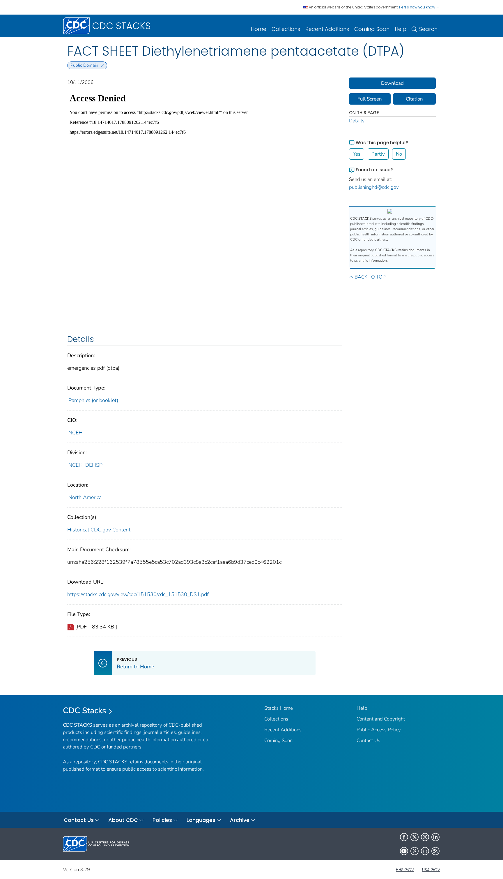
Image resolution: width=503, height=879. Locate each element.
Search (428, 29)
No (399, 154)
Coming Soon (371, 29)
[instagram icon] (425, 837)
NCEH (75, 432)
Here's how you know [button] (417, 7)
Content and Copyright (381, 719)
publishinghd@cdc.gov (374, 187)
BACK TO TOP (370, 277)
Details (356, 120)
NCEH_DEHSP (85, 464)
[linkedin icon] (435, 837)
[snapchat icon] (425, 851)
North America (85, 497)
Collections (286, 29)
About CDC (123, 820)
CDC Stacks (84, 710)
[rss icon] (435, 851)
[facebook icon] (404, 837)
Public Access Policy (379, 729)
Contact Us (368, 740)
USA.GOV (431, 870)
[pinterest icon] (414, 851)
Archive (239, 820)
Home (258, 29)
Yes (356, 154)
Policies (162, 820)
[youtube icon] (404, 851)
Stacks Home (278, 708)
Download (392, 83)
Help (400, 29)
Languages (201, 820)
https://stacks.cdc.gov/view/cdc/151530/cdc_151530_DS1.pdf (138, 594)
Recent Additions (327, 29)
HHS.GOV (405, 870)
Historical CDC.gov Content (98, 529)
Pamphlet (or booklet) (93, 400)
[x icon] (414, 837)
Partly (378, 154)
